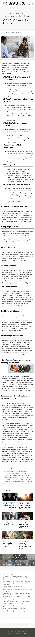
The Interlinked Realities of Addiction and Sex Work (16, 612)
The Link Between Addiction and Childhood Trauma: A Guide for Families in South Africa (16, 594)
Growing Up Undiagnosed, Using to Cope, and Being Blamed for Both (25, 546)
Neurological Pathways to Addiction (12, 610)
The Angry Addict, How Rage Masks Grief (13, 586)
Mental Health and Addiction (16, 13)
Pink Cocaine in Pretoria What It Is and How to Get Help (16, 576)
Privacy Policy (24, 631)
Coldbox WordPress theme (14, 633)
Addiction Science (22, 540)
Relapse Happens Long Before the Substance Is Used (16, 581)
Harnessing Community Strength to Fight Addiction (16, 600)
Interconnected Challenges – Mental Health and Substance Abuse (24, 525)
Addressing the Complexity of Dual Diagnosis (8, 524)
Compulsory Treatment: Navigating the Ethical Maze (16, 601)
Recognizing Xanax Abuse (9, 588)
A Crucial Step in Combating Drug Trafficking (14, 608)
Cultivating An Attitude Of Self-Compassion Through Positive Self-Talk (25, 506)
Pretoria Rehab (15, 631)
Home (4, 13)
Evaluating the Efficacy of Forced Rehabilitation (15, 603)
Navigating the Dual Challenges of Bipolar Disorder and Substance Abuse (9, 506)
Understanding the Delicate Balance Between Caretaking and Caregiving (9, 544)
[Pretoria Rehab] (13, 3)
